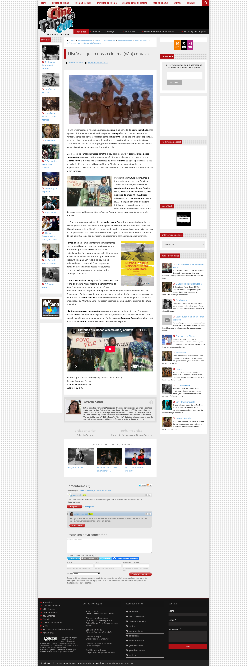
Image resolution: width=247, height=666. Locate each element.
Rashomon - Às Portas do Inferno (49, 65)
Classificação (90, 490)
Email (97, 562)
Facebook (151, 402)
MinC (45, 626)
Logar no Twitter (105, 558)
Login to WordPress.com (90, 558)
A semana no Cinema (186, 336)
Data (82, 490)
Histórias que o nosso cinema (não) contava (83, 43)
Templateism (110, 663)
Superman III (202, 31)
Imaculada (111, 31)
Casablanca (181, 300)
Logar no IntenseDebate (73, 558)
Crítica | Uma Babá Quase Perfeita (100, 613)
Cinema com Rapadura (97, 618)
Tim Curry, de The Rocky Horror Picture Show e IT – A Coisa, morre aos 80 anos (102, 623)
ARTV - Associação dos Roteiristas (58, 629)
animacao (133, 611)
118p (90, 514)
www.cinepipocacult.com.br (56, 648)
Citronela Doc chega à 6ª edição (99, 632)
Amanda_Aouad (81, 514)
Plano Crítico (92, 611)
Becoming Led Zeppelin (176, 31)
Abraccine (47, 602)
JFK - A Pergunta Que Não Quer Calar (49, 236)
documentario (109, 40)
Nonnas (179, 369)
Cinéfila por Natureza (96, 650)
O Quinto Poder (47, 286)
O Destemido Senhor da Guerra (140, 31)
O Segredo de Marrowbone (189, 283)
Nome (69, 562)
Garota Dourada (183, 418)
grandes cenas (136, 645)
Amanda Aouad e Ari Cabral (67, 641)
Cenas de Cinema (94, 629)
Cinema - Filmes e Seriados (99, 643)
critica (97, 40)
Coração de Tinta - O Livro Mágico (48, 116)
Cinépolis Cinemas (51, 605)
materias (133, 655)
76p (84, 495)
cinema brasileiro (85, 40)
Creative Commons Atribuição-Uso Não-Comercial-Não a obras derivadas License (57, 645)
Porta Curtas (48, 632)
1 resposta (89, 506)
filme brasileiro (141, 40)
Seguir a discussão (149, 485)
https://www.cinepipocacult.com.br (60, 652)
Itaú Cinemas (49, 615)
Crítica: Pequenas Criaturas (97, 639)
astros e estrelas (137, 616)
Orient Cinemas (50, 612)
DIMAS (46, 619)
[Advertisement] (155, 25)
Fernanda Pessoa (125, 40)
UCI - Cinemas (49, 609)
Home (72, 40)
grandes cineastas (138, 650)
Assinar (70, 573)
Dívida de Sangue (93, 645)
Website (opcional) (131, 562)
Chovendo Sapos (94, 636)
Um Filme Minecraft (185, 402)
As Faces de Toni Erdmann (49, 262)
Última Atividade (104, 490)
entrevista (134, 635)
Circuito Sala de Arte (52, 622)
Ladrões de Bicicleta (48, 91)
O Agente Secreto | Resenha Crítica (100, 652)
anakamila (77, 495)
